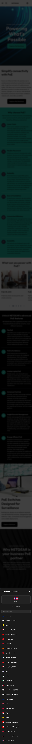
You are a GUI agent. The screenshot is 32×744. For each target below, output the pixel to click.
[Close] (29, 591)
